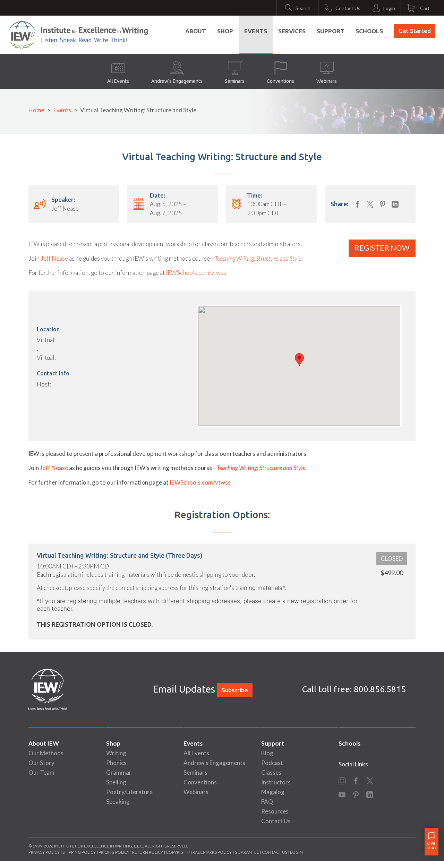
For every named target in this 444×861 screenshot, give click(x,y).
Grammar (118, 772)
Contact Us (276, 821)
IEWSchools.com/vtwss (196, 272)
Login (296, 852)
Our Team (41, 772)
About (195, 31)
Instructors (276, 782)
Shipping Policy (79, 852)
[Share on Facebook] (357, 204)
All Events (118, 81)
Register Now (382, 247)
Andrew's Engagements (177, 81)
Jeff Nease (54, 258)
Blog (267, 753)
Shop (225, 31)
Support (330, 31)
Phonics (116, 762)
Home (36, 110)
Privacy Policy (44, 852)
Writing (116, 753)
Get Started (415, 30)
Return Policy (147, 852)
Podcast (272, 762)
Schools (369, 31)
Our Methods (45, 753)
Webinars (326, 81)
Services (292, 31)
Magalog (272, 791)
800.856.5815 (380, 689)
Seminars (235, 81)
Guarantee (247, 852)
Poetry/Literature (129, 791)
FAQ (267, 801)
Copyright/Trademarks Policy (199, 852)
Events (255, 31)
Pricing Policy (114, 852)
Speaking (118, 801)
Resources (275, 811)
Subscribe (235, 690)
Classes (271, 772)
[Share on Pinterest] (382, 204)
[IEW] (78, 35)
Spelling (116, 782)
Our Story (41, 762)
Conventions (280, 81)
